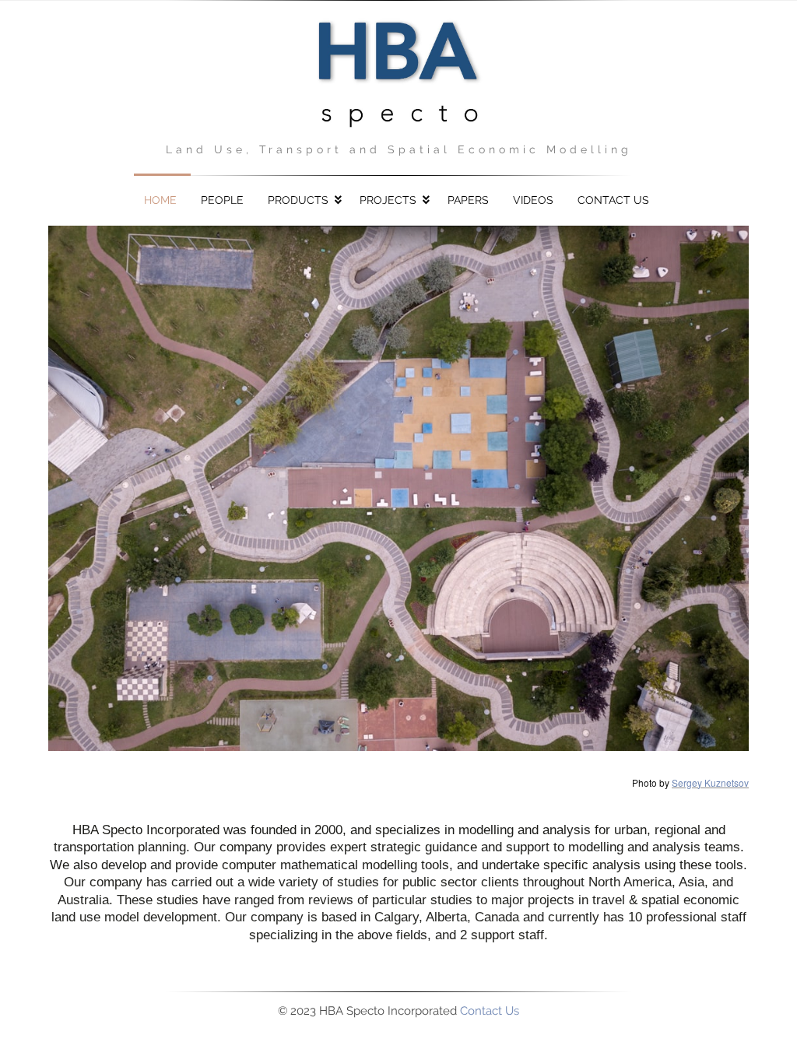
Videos (533, 200)
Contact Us (613, 200)
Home (160, 200)
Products (298, 200)
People (222, 200)
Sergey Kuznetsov (710, 782)
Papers (468, 200)
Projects (388, 200)
